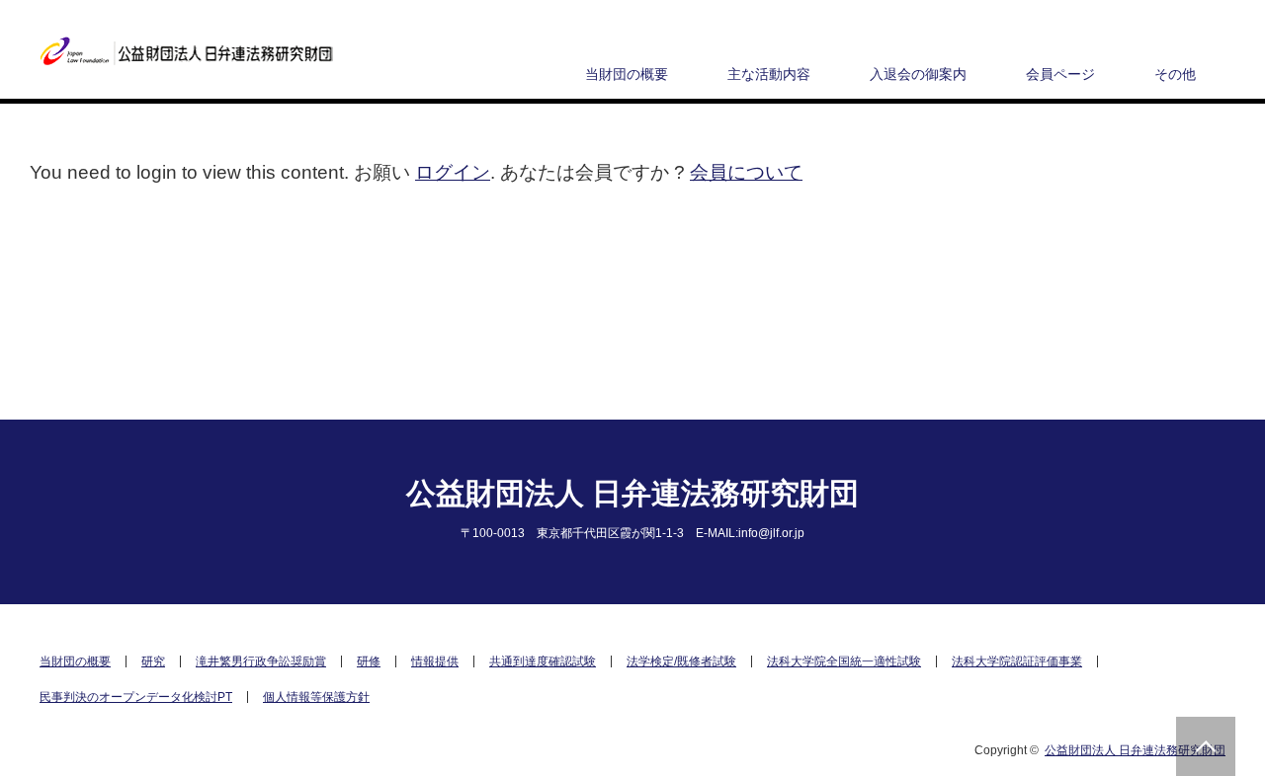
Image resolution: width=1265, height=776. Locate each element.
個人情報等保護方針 (316, 697)
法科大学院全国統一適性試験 (844, 661)
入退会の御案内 (918, 74)
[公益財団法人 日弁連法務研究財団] (187, 52)
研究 (153, 661)
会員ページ (1060, 74)
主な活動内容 (768, 74)
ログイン (452, 172)
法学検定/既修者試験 (681, 661)
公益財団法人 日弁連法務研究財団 (632, 493)
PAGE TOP (1205, 746)
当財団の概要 (626, 74)
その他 (1175, 74)
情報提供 (435, 661)
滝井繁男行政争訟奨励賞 (261, 661)
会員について (746, 172)
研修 (368, 661)
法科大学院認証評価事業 (1017, 661)
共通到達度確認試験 (542, 661)
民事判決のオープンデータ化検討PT (136, 697)
